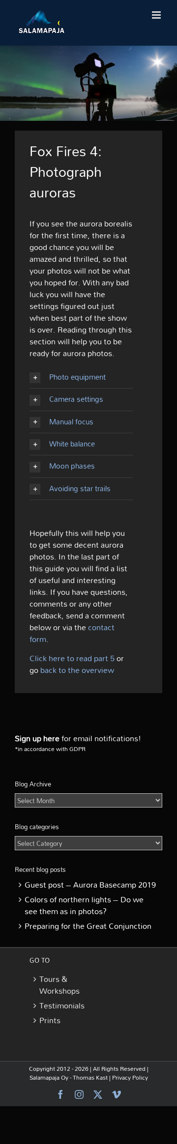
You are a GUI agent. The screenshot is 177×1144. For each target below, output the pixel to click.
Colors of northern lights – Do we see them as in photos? (84, 905)
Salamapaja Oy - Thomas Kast (69, 1077)
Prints (49, 1020)
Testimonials (57, 1005)
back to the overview (77, 670)
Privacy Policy (130, 1077)
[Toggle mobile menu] (157, 15)
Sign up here (37, 738)
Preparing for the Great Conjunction (88, 926)
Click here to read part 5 (72, 658)
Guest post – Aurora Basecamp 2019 (90, 885)
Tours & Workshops (57, 985)
